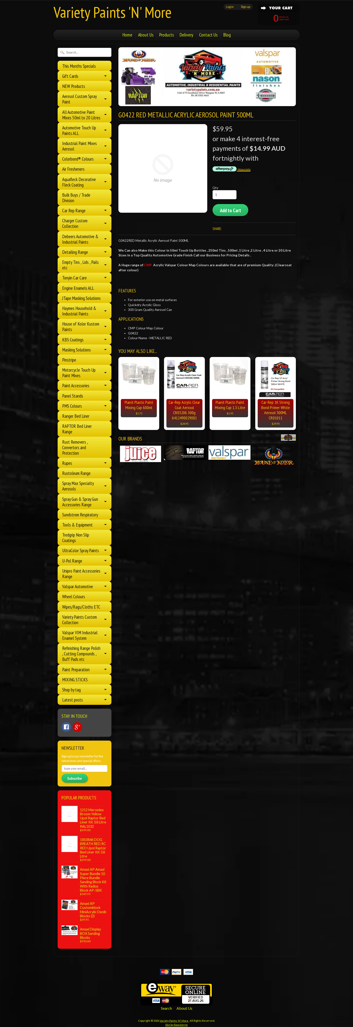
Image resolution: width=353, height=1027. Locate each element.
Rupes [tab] (67, 463)
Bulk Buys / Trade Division (76, 197)
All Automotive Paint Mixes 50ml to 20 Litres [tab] (81, 115)
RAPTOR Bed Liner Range (77, 428)
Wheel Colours (73, 596)
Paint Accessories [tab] (75, 385)
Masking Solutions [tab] (76, 350)
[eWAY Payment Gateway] (176, 1002)
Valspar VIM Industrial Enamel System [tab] (79, 635)
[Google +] (77, 727)
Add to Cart (230, 210)
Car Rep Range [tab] (73, 210)
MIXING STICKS (75, 679)
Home (127, 35)
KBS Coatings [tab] (73, 340)
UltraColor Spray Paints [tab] (80, 550)
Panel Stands (72, 396)
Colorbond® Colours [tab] (78, 159)
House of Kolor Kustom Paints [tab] (80, 326)
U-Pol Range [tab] (72, 561)
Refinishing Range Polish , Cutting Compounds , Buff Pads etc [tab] (81, 653)
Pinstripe (69, 359)
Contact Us (208, 35)
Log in (230, 7)
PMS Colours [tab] (72, 406)
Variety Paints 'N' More (112, 12)
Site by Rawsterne (176, 1024)
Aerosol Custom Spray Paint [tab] (79, 99)
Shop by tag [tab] (71, 690)
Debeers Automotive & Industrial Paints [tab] (80, 239)
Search (166, 1008)
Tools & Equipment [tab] (77, 525)
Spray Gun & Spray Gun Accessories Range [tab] (80, 501)
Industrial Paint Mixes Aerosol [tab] (79, 146)
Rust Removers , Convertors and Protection (75, 447)
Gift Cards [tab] (70, 76)
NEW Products (73, 86)
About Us (145, 35)
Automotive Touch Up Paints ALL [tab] (79, 130)
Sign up (245, 7)
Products (166, 35)
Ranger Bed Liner (75, 416)
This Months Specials (79, 66)
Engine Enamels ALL (78, 288)
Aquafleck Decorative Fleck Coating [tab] (79, 182)
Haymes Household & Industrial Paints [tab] (79, 311)
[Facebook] (66, 727)
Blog (227, 35)
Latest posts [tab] (72, 700)
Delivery (186, 35)
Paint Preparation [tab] (76, 669)
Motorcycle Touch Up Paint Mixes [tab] (79, 372)
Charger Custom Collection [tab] (74, 223)
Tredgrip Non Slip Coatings (75, 537)
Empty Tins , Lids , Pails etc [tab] (80, 265)
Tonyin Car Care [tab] (74, 278)
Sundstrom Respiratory (80, 514)
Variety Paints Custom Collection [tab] (79, 619)
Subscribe (74, 778)
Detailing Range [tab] (75, 252)
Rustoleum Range (76, 473)
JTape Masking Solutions (81, 298)
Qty (215, 188)
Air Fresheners (73, 169)
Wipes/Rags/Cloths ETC (81, 607)
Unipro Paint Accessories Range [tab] (81, 573)
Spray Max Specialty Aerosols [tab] (78, 486)
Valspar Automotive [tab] (77, 586)
